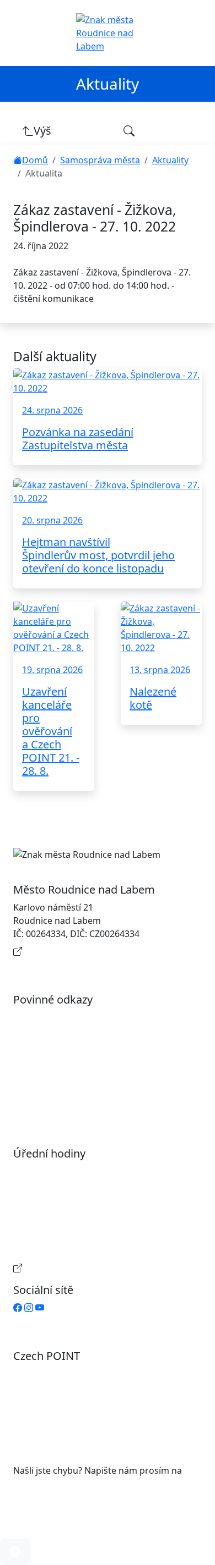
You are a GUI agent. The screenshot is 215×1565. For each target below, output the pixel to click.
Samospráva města (100, 160)
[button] (15, 1552)
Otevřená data (54, 1035)
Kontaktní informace (67, 951)
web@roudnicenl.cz (54, 1484)
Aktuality (170, 160)
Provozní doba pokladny (75, 1268)
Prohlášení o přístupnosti (77, 1017)
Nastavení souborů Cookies (81, 1101)
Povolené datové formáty (77, 1052)
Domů (35, 160)
